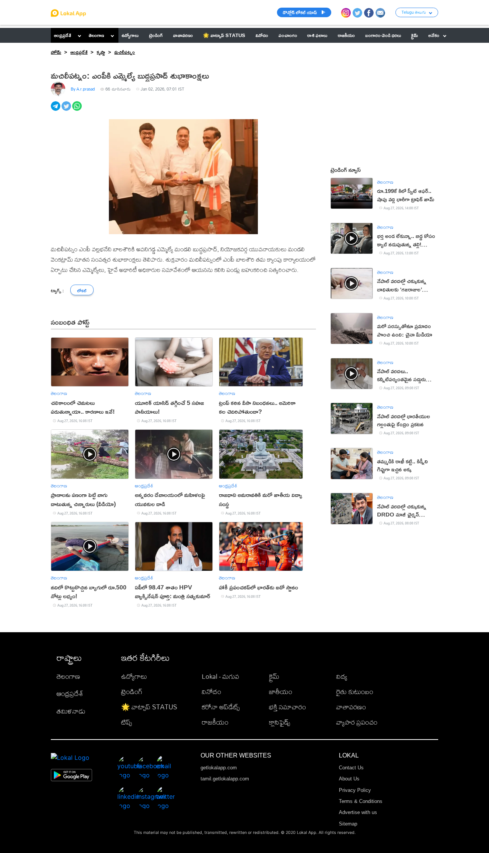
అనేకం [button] (433, 35)
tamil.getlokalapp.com (225, 779)
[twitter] (67, 110)
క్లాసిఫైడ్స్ (279, 722)
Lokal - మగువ (220, 676)
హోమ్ (56, 52)
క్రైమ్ (274, 676)
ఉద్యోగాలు (134, 676)
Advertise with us (358, 812)
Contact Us (351, 767)
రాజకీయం (215, 722)
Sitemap (348, 824)
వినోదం (211, 691)
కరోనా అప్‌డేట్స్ (221, 707)
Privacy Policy (355, 790)
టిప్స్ (126, 722)
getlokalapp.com (219, 767)
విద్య (341, 676)
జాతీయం (280, 691)
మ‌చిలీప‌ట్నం (124, 52)
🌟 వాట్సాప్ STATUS (149, 707)
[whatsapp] (77, 110)
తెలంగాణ (96, 35)
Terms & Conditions (360, 801)
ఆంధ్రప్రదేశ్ (62, 35)
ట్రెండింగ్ (131, 691)
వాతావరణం (351, 707)
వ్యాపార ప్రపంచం (356, 722)
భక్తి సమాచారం (287, 707)
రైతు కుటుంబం (354, 691)
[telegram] (56, 110)
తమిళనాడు (71, 711)
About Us (349, 779)
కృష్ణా (101, 52)
